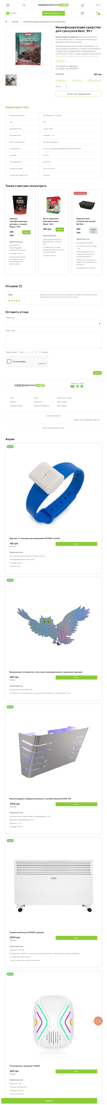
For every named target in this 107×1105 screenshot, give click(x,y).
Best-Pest (73, 66)
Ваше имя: (11, 318)
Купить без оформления (78, 94)
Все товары (61, 406)
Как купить (38, 402)
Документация (16, 406)
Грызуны (15, 21)
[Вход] (82, 5)
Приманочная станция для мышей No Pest (85, 221)
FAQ (12, 398)
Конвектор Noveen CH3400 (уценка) (27, 932)
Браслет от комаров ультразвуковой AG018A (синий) (35, 538)
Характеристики (17, 107)
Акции (12, 402)
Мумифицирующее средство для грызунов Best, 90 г (44, 21)
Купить (49, 1100)
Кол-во (58, 86)
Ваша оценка (12, 352)
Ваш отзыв (11, 331)
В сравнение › (61, 80)
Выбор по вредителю (52, 13)
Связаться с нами (64, 398)
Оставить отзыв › (94, 80)
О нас (36, 398)
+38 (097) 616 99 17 (53, 416)
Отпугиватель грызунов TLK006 (25, 1066)
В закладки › (77, 80)
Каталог (13, 13)
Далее (97, 373)
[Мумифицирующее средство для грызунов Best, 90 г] (28, 71)
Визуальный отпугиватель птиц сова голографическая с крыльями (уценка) (46, 672)
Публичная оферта (41, 406)
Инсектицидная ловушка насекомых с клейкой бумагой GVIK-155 (40, 799)
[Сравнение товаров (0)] (82, 13)
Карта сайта (62, 402)
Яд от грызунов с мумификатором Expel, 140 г (51, 221)
